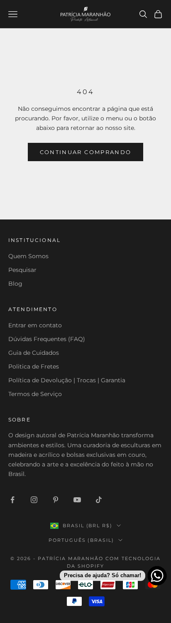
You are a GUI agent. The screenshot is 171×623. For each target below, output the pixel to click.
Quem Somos (28, 256)
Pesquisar (22, 270)
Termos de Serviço (35, 394)
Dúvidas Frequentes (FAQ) (46, 339)
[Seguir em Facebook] (12, 500)
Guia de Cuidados (33, 352)
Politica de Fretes (33, 366)
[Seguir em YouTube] (77, 500)
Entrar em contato (35, 325)
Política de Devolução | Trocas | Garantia (66, 380)
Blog (15, 283)
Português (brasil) (82, 540)
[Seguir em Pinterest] (55, 500)
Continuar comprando (85, 152)
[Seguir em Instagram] (34, 500)
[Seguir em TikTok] (99, 500)
